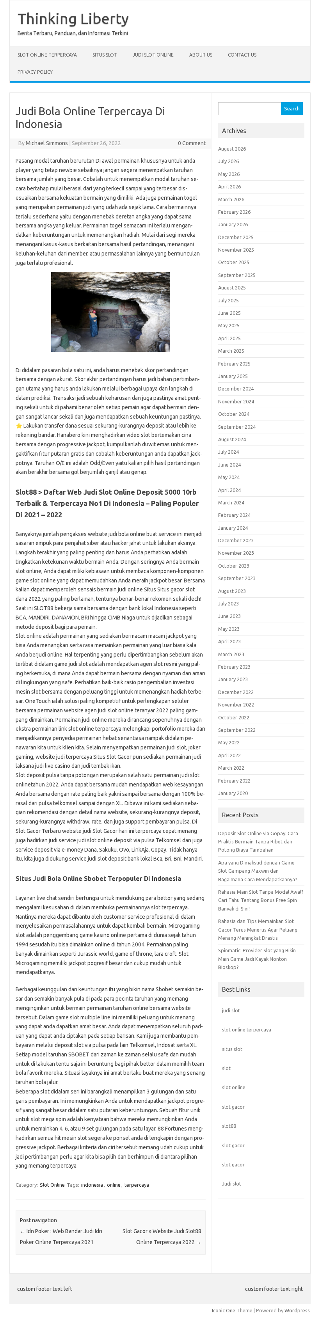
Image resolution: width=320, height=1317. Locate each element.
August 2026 (232, 148)
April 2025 (229, 338)
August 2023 (232, 591)
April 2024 (229, 490)
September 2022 (237, 730)
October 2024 (233, 414)
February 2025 (234, 363)
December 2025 (236, 237)
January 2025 (233, 376)
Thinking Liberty (73, 18)
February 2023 (234, 666)
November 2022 (236, 704)
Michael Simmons (47, 143)
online (114, 1184)
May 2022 (229, 742)
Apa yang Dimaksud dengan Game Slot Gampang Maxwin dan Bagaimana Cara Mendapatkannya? (257, 871)
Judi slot (231, 1183)
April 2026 (229, 186)
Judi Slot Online (153, 54)
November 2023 (236, 553)
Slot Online (52, 1184)
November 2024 (236, 401)
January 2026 (233, 224)
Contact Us (242, 54)
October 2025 (233, 262)
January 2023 (233, 679)
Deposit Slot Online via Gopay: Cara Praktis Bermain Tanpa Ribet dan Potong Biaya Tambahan (258, 842)
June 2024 (229, 464)
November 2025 (236, 249)
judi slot (231, 1010)
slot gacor (233, 1106)
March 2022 (231, 767)
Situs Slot (104, 54)
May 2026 (229, 174)
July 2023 (228, 603)
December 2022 (236, 692)
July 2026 (228, 161)
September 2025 (237, 275)
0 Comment (192, 143)
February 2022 (234, 780)
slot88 (229, 1126)
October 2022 (233, 717)
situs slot (232, 1049)
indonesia (92, 1184)
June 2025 (229, 313)
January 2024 (233, 528)
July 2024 (228, 451)
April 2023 (229, 641)
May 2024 (229, 477)
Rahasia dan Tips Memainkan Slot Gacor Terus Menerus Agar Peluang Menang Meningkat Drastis (257, 929)
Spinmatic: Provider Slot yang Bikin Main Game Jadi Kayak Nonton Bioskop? (257, 959)
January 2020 (233, 793)
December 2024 (236, 388)
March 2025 (231, 350)
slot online (233, 1087)
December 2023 (236, 540)
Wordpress (297, 1310)
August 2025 (232, 287)
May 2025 (229, 325)
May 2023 (229, 629)
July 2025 (228, 300)
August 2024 (232, 439)
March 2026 (231, 199)
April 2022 (229, 755)
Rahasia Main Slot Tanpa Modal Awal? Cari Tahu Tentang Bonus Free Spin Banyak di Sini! (261, 900)
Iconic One (223, 1310)
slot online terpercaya (246, 1029)
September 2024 (237, 427)
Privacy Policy (35, 72)
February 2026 (234, 212)
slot (226, 1068)
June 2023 (229, 616)
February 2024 (234, 515)
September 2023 (237, 578)
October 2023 (233, 565)
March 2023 (231, 654)
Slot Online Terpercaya (47, 54)
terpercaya (136, 1184)
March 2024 (231, 502)
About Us (200, 54)
